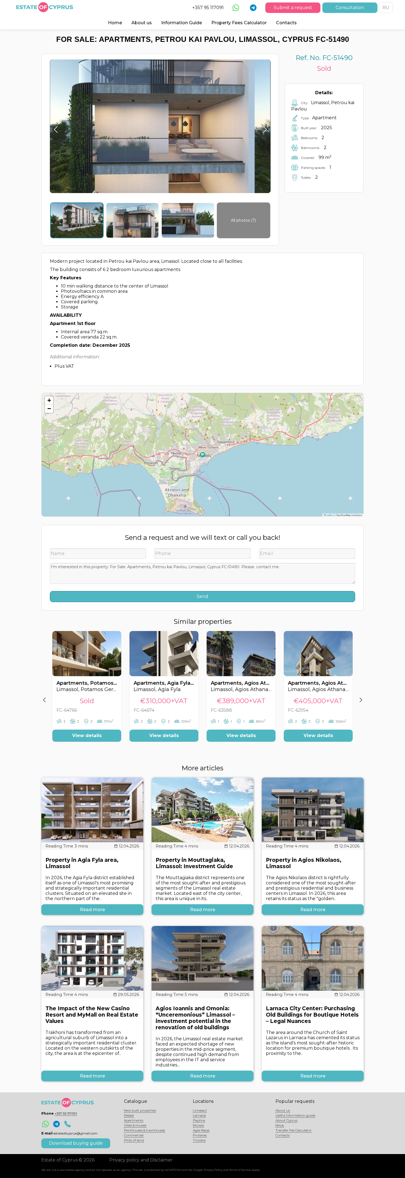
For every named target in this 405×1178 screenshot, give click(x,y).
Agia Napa (201, 1130)
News (280, 1125)
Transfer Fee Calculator (294, 1130)
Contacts (286, 22)
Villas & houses (135, 1125)
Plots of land (134, 1140)
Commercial (134, 1135)
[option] (86, 690)
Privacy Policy (213, 1170)
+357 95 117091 (208, 7)
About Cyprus (286, 1120)
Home (115, 22)
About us (141, 22)
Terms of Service (240, 1170)
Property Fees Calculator (239, 22)
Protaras (200, 1135)
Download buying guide (76, 1143)
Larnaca (199, 1115)
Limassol (200, 1110)
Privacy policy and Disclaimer (141, 1160)
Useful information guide (295, 1115)
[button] (49, 400)
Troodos (199, 1140)
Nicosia (198, 1125)
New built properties (140, 1110)
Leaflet (329, 514)
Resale (129, 1115)
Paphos (199, 1120)
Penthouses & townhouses (144, 1130)
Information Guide (181, 22)
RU (385, 7)
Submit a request (293, 7)
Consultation (350, 7)
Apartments (133, 1120)
